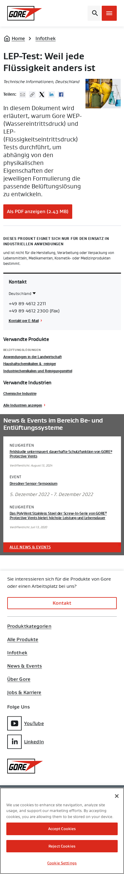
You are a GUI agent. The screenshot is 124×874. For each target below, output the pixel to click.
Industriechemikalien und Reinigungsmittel (37, 370)
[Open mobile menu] (109, 13)
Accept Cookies (62, 828)
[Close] (116, 796)
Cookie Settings (62, 863)
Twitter (42, 94)
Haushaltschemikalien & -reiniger (29, 363)
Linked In (51, 94)
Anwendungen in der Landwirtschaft (32, 356)
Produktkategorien (29, 626)
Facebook (61, 94)
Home (18, 38)
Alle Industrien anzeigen (22, 405)
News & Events (24, 666)
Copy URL (32, 94)
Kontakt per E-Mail (24, 320)
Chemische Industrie (19, 393)
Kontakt (62, 603)
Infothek (46, 38)
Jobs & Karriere (24, 692)
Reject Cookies (62, 846)
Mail (22, 94)
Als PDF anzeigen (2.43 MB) (38, 211)
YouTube (34, 723)
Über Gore (18, 679)
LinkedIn (34, 741)
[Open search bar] (94, 13)
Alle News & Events (30, 547)
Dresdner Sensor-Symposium (33, 483)
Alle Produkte (22, 639)
